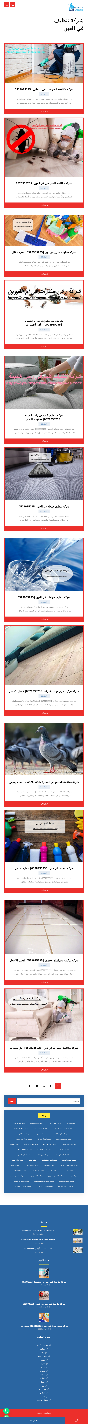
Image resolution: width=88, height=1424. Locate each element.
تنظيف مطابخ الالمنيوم (37, 1171)
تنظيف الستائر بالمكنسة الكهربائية (63, 1128)
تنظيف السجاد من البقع (49, 1144)
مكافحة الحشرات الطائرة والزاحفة (44, 1181)
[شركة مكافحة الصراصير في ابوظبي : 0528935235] (44, 1273)
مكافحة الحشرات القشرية (21, 1181)
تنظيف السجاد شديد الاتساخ (24, 1139)
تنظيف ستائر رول (15, 1165)
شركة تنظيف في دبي (37, 1176)
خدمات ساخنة (42, 1400)
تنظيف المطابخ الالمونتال (24, 1149)
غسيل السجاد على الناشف (17, 1176)
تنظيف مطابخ (53, 1171)
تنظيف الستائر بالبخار (18, 1123)
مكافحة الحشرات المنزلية (65, 1186)
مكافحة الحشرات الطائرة (66, 1181)
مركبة (42, 1349)
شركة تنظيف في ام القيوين (56, 1176)
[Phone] (6, 1411)
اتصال (42, 1382)
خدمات (42, 1371)
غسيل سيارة (42, 1356)
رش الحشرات (73, 1176)
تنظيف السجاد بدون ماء (44, 1139)
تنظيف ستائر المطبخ (17, 1160)
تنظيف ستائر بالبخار (49, 1165)
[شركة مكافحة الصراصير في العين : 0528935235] (44, 1295)
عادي (43, 1367)
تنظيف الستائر (71, 1123)
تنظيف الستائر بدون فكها (41, 1128)
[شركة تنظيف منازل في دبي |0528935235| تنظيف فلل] (44, 1317)
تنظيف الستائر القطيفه (36, 1123)
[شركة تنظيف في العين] (76, 7)
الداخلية (42, 1374)
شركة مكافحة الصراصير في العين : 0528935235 (44, 1303)
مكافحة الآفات (42, 1345)
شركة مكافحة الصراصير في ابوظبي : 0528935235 (44, 1281)
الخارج (42, 1378)
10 (37, 1086)
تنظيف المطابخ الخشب (43, 1155)
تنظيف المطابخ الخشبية (24, 1155)
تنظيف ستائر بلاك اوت (32, 1165)
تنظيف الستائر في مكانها (21, 1128)
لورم (42, 1385)
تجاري (42, 1363)
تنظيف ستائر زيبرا (68, 1171)
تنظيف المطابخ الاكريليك (63, 1149)
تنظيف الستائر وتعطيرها (43, 1134)
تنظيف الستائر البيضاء (55, 1123)
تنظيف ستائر (32, 1160)
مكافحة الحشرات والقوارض (23, 1186)
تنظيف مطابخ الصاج (20, 1171)
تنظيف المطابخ (14, 1144)
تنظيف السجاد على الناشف (69, 1144)
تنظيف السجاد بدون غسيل (63, 1139)
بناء (42, 1352)
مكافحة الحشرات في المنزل (44, 1186)
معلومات (42, 1389)
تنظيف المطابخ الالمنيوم (44, 1149)
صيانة (43, 1360)
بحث (11, 1101)
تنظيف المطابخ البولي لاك (62, 1155)
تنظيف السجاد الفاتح (25, 1134)
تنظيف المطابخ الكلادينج (69, 1160)
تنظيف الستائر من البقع (62, 1134)
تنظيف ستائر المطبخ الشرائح (69, 1165)
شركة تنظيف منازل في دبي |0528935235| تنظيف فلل (44, 1326)
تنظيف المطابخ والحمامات (49, 1160)
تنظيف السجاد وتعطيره (31, 1144)
